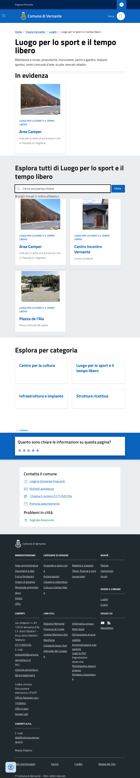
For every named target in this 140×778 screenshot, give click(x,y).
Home (18, 32)
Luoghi (53, 32)
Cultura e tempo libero (55, 590)
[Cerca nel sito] (119, 16)
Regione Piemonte (24, 4)
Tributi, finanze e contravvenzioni (84, 573)
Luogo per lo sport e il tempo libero (36, 122)
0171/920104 (23, 645)
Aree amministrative (26, 565)
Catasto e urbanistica (55, 582)
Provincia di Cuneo (54, 629)
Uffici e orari (21, 709)
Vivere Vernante (35, 32)
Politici (18, 598)
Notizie (104, 565)
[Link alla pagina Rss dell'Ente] (109, 623)
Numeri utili (21, 714)
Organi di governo (25, 582)
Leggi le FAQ (79, 653)
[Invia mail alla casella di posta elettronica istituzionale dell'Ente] (27, 657)
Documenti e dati (24, 571)
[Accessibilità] (10, 767)
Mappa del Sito (107, 764)
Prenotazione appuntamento (84, 668)
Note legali (78, 629)
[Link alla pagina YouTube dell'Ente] (103, 623)
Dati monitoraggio (25, 764)
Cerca (117, 188)
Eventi (104, 605)
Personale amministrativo (26, 590)
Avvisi (104, 576)
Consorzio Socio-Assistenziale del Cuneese (55, 650)
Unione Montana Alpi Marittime (56, 637)
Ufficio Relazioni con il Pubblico (27, 700)
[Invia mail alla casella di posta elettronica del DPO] (27, 739)
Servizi (55, 764)
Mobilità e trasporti (82, 565)
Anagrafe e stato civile (56, 568)
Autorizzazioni (51, 576)
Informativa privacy (83, 624)
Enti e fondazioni (24, 576)
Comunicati (107, 571)
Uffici (18, 604)
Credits (78, 764)
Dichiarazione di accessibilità (83, 637)
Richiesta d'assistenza (84, 676)
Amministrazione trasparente (84, 647)
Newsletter (107, 628)
